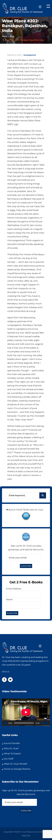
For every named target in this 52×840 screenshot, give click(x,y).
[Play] (5, 723)
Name (9, 599)
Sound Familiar (12, 743)
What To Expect (12, 753)
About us (5, 671)
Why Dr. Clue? (11, 748)
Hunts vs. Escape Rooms (17, 769)
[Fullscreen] (46, 723)
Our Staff (8, 758)
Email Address (13, 588)
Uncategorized (29, 55)
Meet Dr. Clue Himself (15, 764)
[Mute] (42, 723)
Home (4, 36)
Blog (12, 36)
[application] (26, 712)
